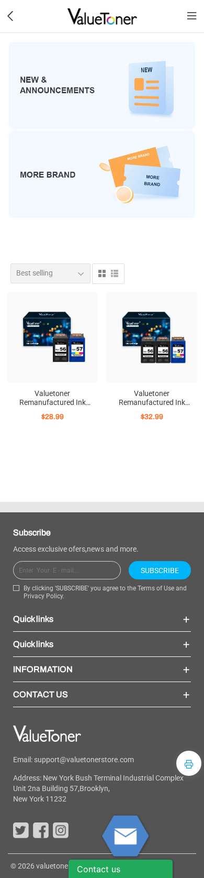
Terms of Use (156, 588)
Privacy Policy (43, 596)
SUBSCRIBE (160, 570)
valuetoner (53, 866)
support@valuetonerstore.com (84, 759)
